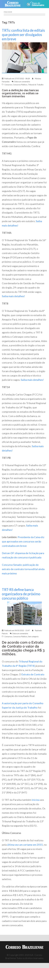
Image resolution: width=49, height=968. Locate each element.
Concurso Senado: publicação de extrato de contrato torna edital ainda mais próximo (23, 569)
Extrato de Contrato (32, 674)
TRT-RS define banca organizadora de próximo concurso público (21, 593)
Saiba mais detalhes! (13, 296)
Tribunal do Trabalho (35, 85)
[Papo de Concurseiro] (35, 4)
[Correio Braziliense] (14, 4)
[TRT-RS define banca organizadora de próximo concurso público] (24, 613)
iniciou (36, 799)
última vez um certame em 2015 (25, 844)
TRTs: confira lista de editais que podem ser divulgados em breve (23, 34)
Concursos (8, 85)
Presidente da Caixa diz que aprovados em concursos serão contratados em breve (23, 541)
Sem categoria (33, 637)
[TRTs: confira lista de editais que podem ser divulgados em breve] (24, 57)
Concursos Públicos (20, 85)
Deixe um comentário (22, 82)
